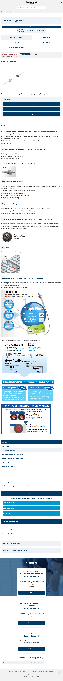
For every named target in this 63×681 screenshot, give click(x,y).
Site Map (11, 671)
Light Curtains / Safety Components (12, 458)
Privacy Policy (26, 671)
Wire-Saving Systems (8, 482)
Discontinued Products (8, 526)
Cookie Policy (34, 671)
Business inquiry (31, 109)
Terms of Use (18, 671)
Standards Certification (9, 534)
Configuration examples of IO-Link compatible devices (18, 486)
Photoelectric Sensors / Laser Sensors (13, 454)
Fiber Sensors (5, 14)
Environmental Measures (9, 530)
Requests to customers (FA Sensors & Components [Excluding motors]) (22, 663)
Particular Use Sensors (8, 474)
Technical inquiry (31, 104)
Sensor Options (6, 478)
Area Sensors (5, 462)
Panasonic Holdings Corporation (46, 671)
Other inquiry (31, 114)
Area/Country (32, 674)
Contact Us (31, 593)
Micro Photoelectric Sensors (10, 466)
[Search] (44, 7)
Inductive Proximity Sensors (10, 470)
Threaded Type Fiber (9, 450)
